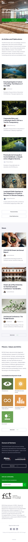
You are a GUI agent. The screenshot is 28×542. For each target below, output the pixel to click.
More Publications (14, 216)
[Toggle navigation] (25, 3)
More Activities (14, 211)
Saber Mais (14, 20)
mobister (14, 539)
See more (12, 335)
